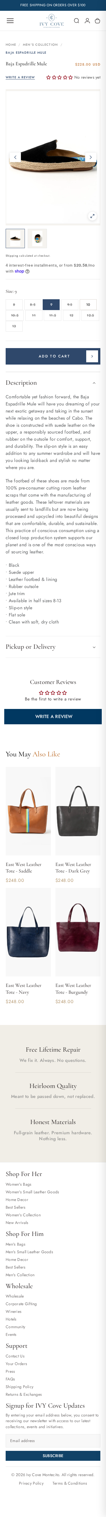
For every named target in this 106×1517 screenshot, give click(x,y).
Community (15, 1327)
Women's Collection (23, 1215)
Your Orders (16, 1364)
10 (88, 304)
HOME (11, 44)
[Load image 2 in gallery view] (37, 238)
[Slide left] (15, 157)
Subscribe (53, 1456)
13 (17, 328)
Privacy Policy (31, 1483)
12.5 (93, 317)
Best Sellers (15, 1207)
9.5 (72, 306)
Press (10, 1371)
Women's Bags (18, 1184)
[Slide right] (90, 157)
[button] (76, 20)
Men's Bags (15, 1244)
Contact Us (15, 1356)
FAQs (10, 1379)
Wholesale (15, 1296)
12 (75, 317)
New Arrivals (17, 1222)
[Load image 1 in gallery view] (15, 238)
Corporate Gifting (21, 1304)
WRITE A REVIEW (20, 77)
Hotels (11, 1319)
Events (11, 1334)
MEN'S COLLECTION (40, 44)
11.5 (55, 317)
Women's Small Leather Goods (32, 1192)
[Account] (87, 21)
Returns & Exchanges (24, 1394)
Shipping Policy (19, 1387)
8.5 (35, 306)
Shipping (12, 256)
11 (37, 317)
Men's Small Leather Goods (29, 1252)
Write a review (53, 716)
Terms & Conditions (70, 1483)
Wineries (13, 1311)
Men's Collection (20, 1275)
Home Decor (17, 1199)
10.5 (17, 317)
